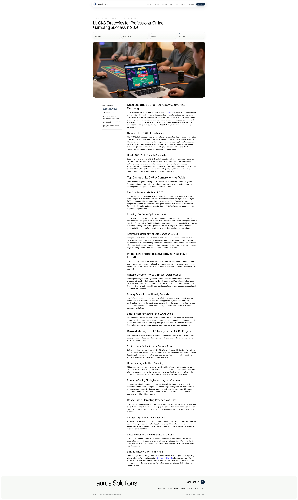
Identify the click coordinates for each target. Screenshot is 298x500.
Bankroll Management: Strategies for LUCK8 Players (112, 121)
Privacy (193, 494)
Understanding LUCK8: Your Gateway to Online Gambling (110, 109)
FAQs (176, 488)
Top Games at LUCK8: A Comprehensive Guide (109, 113)
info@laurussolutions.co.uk (189, 488)
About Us (187, 494)
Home (94, 18)
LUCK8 (168, 112)
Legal (202, 494)
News (98, 18)
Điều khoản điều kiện (165, 458)
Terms (198, 494)
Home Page (161, 488)
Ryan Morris (98, 36)
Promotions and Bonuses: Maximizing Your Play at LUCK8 (111, 117)
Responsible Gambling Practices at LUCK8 (112, 126)
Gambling (103, 18)
